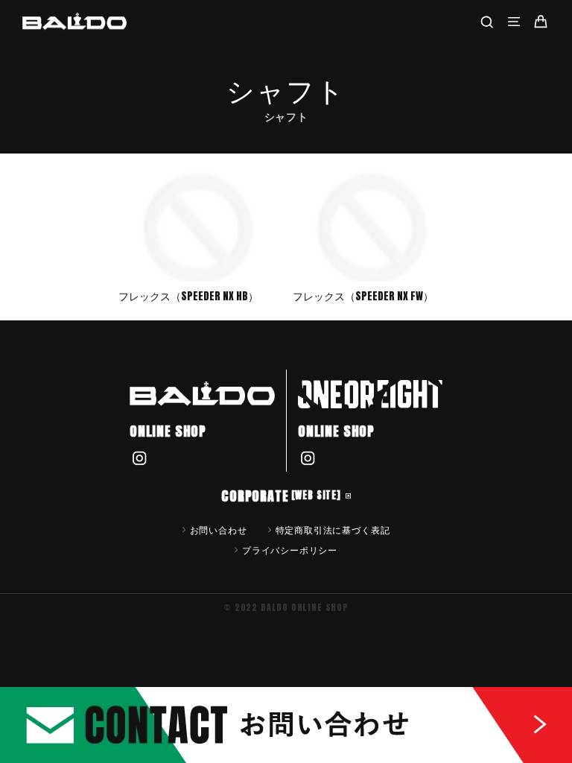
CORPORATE (281, 496)
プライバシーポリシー (289, 550)
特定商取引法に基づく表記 (333, 529)
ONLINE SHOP (168, 431)
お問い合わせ (218, 529)
